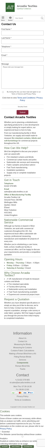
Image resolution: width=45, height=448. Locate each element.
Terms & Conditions (23, 400)
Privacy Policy (22, 396)
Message (5, 64)
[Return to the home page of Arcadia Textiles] (22, 7)
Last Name (6, 38)
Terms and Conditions (26, 98)
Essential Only (28, 446)
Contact (22, 375)
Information (22, 333)
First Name (6, 29)
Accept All (4, 446)
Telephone (6, 47)
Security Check (22, 107)
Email (4, 55)
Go (42, 18)
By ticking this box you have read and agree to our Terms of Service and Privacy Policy (24, 93)
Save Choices (16, 446)
